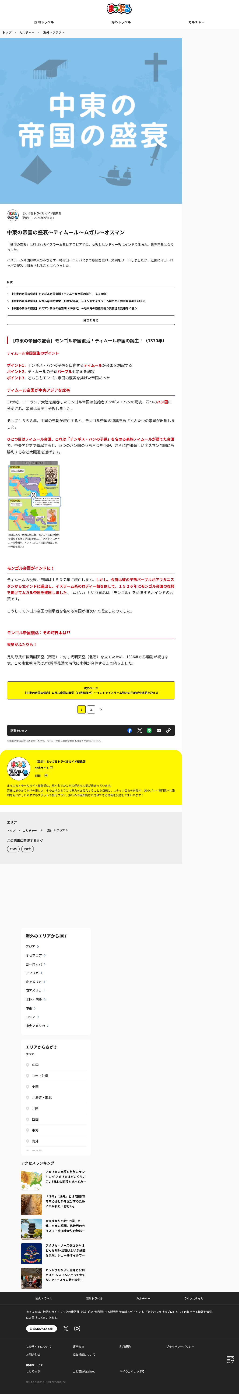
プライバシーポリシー (180, 1346)
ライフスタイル (194, 1298)
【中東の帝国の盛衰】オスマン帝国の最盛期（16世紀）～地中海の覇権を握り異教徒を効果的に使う (74, 308)
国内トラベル (44, 22)
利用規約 (125, 1346)
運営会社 (78, 1346)
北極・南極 (34, 999)
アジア (30, 946)
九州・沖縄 (40, 1075)
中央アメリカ (35, 1025)
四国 (35, 1119)
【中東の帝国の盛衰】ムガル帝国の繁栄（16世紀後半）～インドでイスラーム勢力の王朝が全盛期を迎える (78, 301)
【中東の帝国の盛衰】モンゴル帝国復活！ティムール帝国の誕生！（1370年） (60, 294)
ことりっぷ (33, 1371)
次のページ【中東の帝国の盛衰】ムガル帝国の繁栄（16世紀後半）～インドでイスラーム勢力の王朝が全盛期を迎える (91, 690)
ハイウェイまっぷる (132, 1371)
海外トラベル (121, 22)
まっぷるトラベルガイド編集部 (41, 213)
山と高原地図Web (84, 1371)
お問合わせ (33, 1354)
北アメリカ (34, 981)
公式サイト (42, 768)
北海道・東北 (42, 1097)
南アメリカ (34, 990)
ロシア (30, 1016)
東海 (35, 1130)
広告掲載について (84, 1354)
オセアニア (34, 955)
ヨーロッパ (34, 964)
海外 (35, 1141)
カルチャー (196, 22)
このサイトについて (38, 1346)
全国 (35, 1086)
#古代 (13, 849)
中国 (35, 1064)
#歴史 (27, 849)
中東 (29, 1008)
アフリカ (32, 972)
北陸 (35, 1108)
